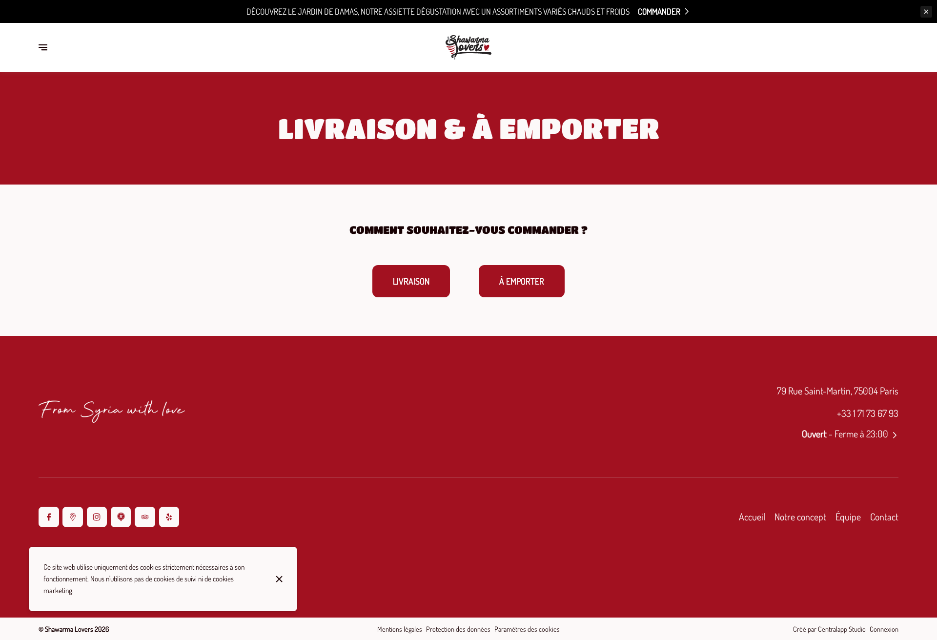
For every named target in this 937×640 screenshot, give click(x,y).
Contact (884, 517)
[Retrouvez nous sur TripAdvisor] (145, 517)
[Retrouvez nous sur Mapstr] (121, 517)
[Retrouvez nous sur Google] (72, 517)
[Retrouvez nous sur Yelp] (169, 517)
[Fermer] (280, 579)
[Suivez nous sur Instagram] (97, 517)
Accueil (752, 517)
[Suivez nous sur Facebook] (49, 517)
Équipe (848, 517)
